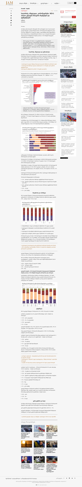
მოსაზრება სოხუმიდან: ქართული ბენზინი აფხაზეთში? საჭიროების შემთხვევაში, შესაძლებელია (68, 145)
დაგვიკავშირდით (16, 478)
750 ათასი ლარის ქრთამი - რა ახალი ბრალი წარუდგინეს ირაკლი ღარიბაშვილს (26, 466)
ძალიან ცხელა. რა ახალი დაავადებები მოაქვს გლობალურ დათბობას (25, 450)
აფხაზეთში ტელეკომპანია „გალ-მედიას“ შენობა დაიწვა (68, 99)
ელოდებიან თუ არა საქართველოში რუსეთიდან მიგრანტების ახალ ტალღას (25, 435)
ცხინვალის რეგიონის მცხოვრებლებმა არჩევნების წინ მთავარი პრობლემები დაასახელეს (51, 435)
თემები (56, 3)
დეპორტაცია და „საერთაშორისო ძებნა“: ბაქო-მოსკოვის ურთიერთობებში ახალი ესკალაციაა (68, 138)
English (28, 8)
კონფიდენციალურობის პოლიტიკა (29, 478)
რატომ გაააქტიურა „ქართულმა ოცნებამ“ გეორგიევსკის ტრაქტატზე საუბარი (51, 450)
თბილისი (23, 22)
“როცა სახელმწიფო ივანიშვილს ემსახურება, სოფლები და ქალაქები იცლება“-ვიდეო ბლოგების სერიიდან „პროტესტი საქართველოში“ (51, 468)
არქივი (52, 10)
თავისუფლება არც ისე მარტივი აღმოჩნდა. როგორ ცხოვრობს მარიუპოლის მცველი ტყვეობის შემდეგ (39, 451)
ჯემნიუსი (23, 20)
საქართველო (24, 10)
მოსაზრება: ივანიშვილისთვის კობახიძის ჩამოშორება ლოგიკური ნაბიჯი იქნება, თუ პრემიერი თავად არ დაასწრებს (67, 61)
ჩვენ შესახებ (8, 478)
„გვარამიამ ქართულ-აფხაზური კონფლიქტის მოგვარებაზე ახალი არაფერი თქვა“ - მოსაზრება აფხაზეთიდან (68, 93)
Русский (23, 8)
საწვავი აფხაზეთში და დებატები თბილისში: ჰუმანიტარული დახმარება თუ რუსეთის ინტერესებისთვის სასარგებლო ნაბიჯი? (68, 152)
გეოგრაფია (44, 3)
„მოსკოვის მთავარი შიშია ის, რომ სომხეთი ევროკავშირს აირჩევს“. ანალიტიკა (39, 434)
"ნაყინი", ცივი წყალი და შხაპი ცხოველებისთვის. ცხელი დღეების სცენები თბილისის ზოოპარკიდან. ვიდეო (39, 467)
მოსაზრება (33, 3)
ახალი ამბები (23, 3)
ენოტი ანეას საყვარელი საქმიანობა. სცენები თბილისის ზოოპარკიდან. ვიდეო (68, 35)
